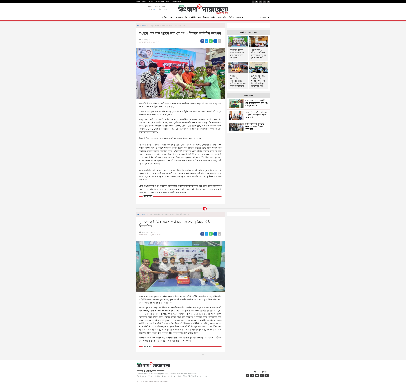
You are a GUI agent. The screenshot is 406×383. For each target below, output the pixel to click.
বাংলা (158, 9)
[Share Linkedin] (215, 41)
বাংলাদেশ (179, 17)
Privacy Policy (159, 2)
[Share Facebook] (202, 41)
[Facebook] (253, 2)
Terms (167, 2)
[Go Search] (269, 17)
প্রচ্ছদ (172, 17)
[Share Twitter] (206, 41)
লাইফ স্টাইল (222, 17)
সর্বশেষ (164, 17)
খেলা (199, 17)
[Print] (219, 41)
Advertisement (176, 2)
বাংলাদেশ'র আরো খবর (248, 32)
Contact (150, 2)
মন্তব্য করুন (148, 196)
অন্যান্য (239, 17)
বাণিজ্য (213, 17)
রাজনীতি (192, 17)
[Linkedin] (260, 2)
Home (138, 2)
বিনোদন (206, 17)
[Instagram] (264, 2)
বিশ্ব (186, 17)
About (144, 2)
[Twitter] (256, 2)
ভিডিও (231, 17)
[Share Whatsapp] (211, 41)
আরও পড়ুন (248, 95)
